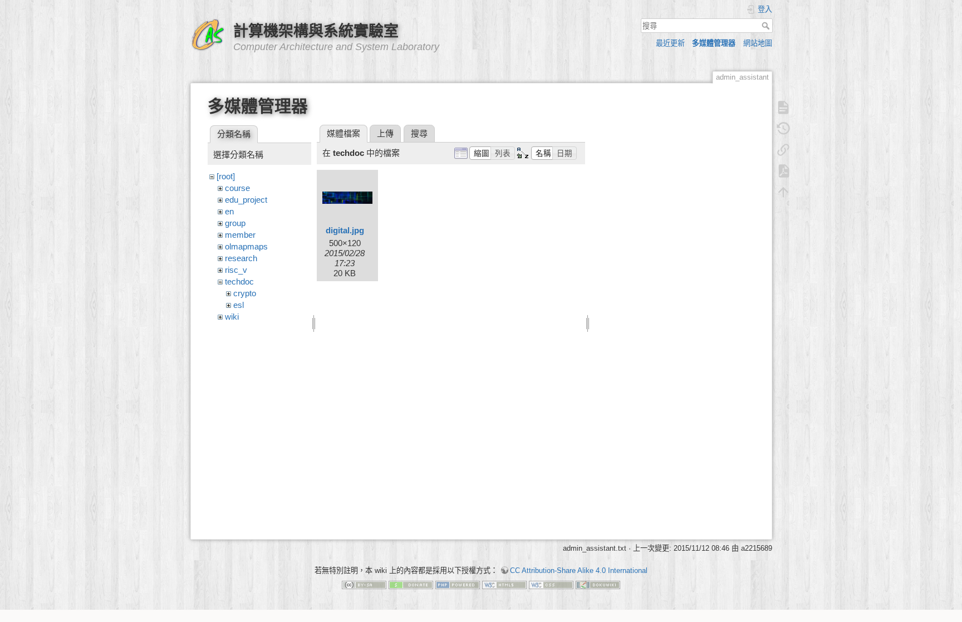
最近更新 (670, 43)
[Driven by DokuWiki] (598, 584)
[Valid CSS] (551, 584)
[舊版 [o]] (783, 128)
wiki (232, 316)
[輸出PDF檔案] (783, 171)
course (237, 188)
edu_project (246, 199)
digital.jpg (345, 230)
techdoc (239, 281)
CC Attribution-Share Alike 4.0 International (578, 570)
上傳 (385, 133)
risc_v (236, 270)
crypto (244, 293)
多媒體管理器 (713, 43)
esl (238, 305)
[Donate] (411, 584)
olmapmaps (246, 246)
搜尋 (767, 26)
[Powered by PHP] (457, 584)
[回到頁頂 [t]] (783, 192)
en (229, 211)
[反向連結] (783, 149)
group (235, 223)
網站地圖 (757, 43)
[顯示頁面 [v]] (783, 107)
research (241, 258)
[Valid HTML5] (504, 584)
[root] (226, 176)
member (240, 234)
